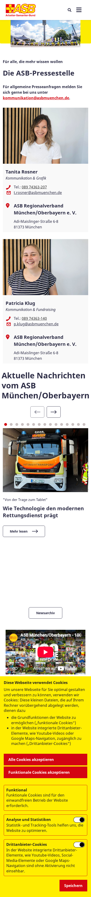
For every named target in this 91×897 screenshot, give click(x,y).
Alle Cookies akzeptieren (31, 759)
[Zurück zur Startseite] (21, 10)
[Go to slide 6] (34, 424)
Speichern (73, 885)
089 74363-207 (34, 187)
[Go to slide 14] (78, 424)
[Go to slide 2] (11, 424)
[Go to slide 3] (17, 424)
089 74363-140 (34, 318)
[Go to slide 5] (28, 424)
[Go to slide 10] (56, 424)
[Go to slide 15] (84, 424)
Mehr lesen (19, 531)
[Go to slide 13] (73, 424)
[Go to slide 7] (39, 424)
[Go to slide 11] (62, 424)
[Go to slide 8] (45, 424)
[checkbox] (79, 820)
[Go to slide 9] (50, 424)
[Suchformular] (69, 10)
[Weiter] (54, 412)
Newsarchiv (45, 613)
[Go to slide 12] (67, 424)
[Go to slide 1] (6, 424)
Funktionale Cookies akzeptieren (39, 772)
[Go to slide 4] (22, 424)
